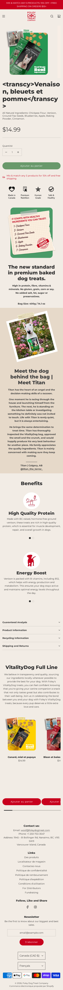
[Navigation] (3, 16)
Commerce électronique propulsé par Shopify (31, 986)
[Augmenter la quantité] (18, 152)
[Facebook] (27, 907)
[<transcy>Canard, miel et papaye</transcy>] (21, 734)
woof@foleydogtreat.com (35, 830)
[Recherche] (51, 16)
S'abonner (31, 942)
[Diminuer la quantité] (6, 152)
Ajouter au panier (22, 801)
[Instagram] (35, 907)
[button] (30, 538)
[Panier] (59, 16)
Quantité (7, 145)
